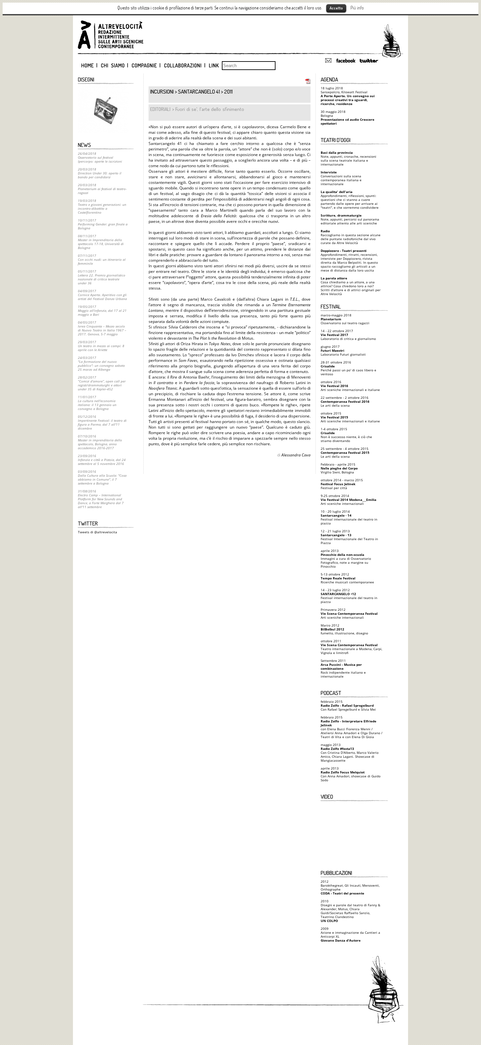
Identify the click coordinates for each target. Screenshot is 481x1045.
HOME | (89, 65)
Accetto (336, 7)
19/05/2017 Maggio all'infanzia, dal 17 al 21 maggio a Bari (102, 310)
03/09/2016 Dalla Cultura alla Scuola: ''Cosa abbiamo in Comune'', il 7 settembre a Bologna (102, 477)
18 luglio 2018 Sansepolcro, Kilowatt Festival (348, 96)
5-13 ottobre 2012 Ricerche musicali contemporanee (347, 578)
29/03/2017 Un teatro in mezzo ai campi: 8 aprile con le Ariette (101, 346)
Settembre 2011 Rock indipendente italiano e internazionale (343, 668)
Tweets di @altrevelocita (97, 532)
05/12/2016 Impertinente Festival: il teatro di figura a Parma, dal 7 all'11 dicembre (102, 422)
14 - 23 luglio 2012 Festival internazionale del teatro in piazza (349, 596)
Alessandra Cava (296, 455)
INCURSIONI (162, 91)
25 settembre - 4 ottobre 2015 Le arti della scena (345, 452)
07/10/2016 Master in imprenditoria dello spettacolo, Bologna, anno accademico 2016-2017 (100, 442)
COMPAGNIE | (146, 65)
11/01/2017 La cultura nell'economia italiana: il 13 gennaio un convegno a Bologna (97, 403)
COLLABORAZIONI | (184, 65)
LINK (214, 65)
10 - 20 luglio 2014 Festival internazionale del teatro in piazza (349, 517)
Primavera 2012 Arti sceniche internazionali (349, 613)
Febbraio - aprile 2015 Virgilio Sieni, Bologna (339, 468)
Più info (357, 7)
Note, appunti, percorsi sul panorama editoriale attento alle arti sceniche (350, 219)
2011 (228, 91)
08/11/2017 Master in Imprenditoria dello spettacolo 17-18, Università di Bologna (101, 242)
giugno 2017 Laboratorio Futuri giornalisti (343, 350)
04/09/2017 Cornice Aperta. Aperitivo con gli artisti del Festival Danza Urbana (102, 295)
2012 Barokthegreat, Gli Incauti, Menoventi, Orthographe (350, 887)
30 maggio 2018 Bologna (347, 117)
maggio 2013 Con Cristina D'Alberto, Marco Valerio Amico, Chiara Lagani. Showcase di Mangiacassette (350, 752)
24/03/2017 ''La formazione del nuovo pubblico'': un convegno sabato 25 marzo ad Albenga (101, 363)
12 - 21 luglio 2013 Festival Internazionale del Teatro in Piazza (349, 537)
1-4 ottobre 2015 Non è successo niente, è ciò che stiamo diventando (346, 435)
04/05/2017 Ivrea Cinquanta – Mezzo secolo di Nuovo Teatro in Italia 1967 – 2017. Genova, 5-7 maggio (102, 328)
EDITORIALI (160, 109)
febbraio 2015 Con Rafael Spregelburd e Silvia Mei (348, 705)
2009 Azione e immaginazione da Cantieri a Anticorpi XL (350, 934)
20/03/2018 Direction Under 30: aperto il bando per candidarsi (99, 173)
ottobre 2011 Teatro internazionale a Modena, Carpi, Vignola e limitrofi (351, 647)
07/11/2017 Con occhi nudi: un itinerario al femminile (102, 259)
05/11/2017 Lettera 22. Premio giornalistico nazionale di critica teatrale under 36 (101, 277)
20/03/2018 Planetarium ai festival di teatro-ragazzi (102, 189)
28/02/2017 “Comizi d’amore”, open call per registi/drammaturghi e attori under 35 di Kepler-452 (102, 383)
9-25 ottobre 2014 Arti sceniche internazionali (348, 499)
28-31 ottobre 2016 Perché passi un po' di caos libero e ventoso (348, 368)
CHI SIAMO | (115, 65)
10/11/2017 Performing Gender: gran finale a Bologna (103, 224)
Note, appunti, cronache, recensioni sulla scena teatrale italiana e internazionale (348, 158)
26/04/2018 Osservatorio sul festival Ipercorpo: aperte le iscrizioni (100, 157)
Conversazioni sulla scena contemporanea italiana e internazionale (341, 178)
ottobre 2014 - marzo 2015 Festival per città (342, 484)
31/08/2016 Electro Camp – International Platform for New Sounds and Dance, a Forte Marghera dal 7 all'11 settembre (101, 499)
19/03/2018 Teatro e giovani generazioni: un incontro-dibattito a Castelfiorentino (102, 206)
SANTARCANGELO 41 (199, 91)
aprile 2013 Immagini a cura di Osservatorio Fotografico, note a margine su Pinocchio (346, 558)
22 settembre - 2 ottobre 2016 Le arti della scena (345, 401)
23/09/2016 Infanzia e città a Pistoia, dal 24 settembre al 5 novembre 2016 (102, 459)
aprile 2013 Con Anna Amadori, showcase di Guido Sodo (351, 774)
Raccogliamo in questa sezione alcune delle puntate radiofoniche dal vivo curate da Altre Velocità (351, 237)
